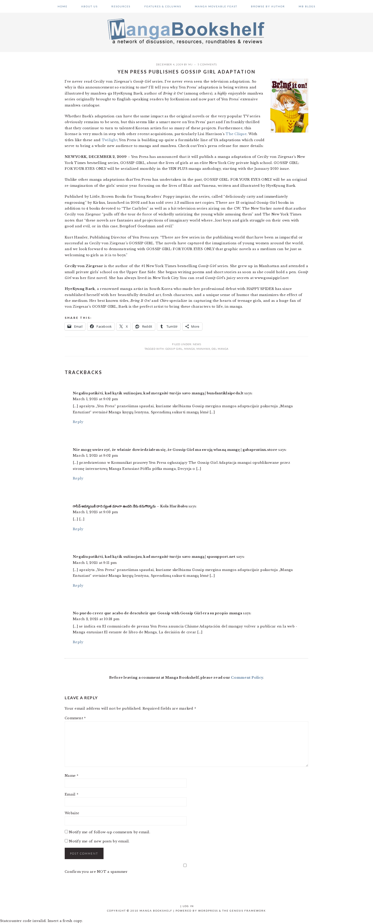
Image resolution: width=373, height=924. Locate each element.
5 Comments (207, 64)
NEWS (197, 344)
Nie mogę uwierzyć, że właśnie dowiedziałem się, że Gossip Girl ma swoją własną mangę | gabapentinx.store (175, 450)
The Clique (236, 134)
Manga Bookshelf (186, 31)
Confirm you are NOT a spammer (96, 872)
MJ (190, 64)
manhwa (203, 348)
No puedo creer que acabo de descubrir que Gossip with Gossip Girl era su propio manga (157, 613)
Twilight (109, 140)
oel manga (220, 348)
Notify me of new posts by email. (99, 841)
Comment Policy (247, 677)
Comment (75, 718)
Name (72, 775)
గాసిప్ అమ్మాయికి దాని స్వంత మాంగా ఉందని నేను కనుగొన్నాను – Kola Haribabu (130, 506)
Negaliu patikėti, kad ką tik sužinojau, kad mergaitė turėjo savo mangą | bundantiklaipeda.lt (158, 393)
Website (72, 813)
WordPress (208, 910)
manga (189, 348)
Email (71, 794)
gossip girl (174, 348)
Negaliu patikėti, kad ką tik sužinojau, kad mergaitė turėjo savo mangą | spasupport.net (154, 557)
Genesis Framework (248, 910)
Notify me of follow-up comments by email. (109, 832)
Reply (78, 422)
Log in (188, 906)
